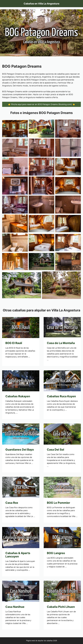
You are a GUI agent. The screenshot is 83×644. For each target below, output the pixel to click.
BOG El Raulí (13, 343)
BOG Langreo (56, 553)
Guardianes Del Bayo (19, 449)
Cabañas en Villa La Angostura (41, 3)
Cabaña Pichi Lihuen (61, 606)
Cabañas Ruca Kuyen (61, 396)
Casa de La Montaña (61, 343)
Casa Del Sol (55, 449)
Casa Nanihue (14, 606)
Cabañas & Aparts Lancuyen (17, 554)
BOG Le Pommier (58, 502)
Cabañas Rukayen (17, 396)
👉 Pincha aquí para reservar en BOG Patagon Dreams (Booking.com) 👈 (41, 104)
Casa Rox (11, 502)
